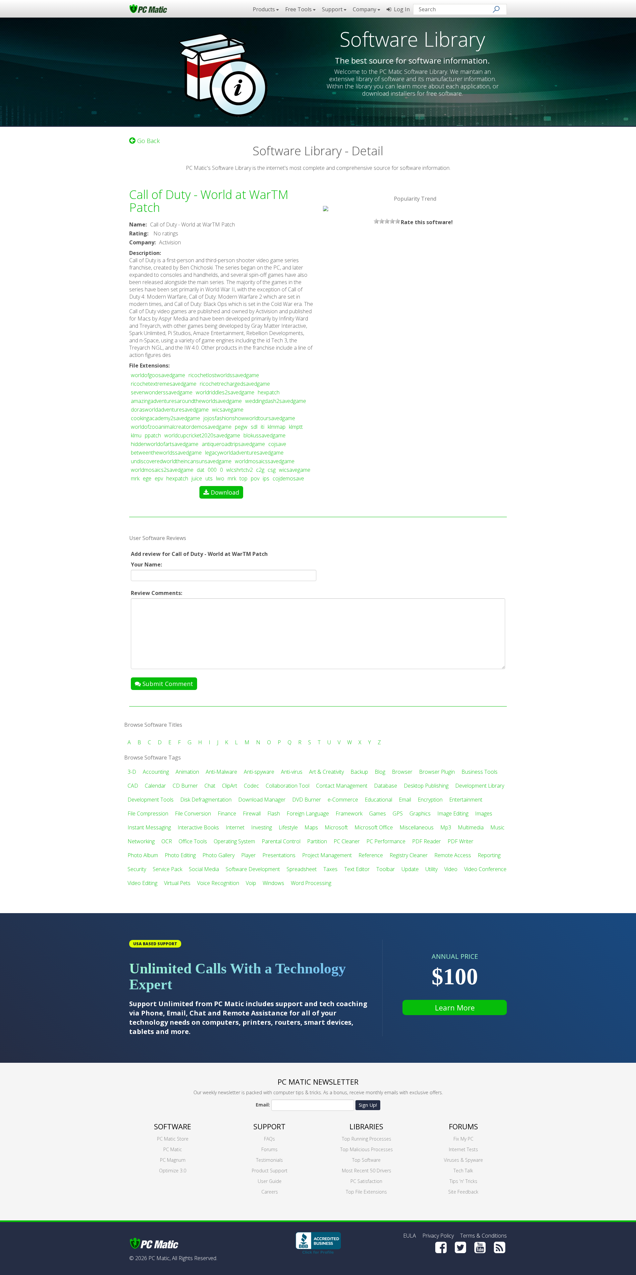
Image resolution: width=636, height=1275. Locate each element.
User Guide (270, 1181)
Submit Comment (167, 684)
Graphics (420, 813)
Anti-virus (291, 771)
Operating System (234, 841)
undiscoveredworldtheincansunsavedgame (181, 461)
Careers (269, 1192)
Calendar (155, 785)
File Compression (148, 813)
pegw (241, 426)
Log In (400, 9)
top (243, 478)
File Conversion (193, 813)
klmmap (277, 426)
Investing (261, 827)
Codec (251, 785)
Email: (263, 1105)
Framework (349, 813)
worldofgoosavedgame (158, 375)
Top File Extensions (366, 1192)
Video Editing (142, 883)
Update (410, 869)
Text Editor (357, 869)
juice (196, 478)
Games (377, 813)
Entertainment (465, 799)
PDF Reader (426, 841)
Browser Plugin (437, 771)
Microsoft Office (373, 827)
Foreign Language (308, 813)
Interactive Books (198, 827)
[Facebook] (441, 1247)
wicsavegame (227, 409)
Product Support (270, 1170)
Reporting (489, 855)
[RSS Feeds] (499, 1247)
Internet (235, 827)
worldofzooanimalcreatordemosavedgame (181, 426)
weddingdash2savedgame (275, 401)
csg (272, 469)
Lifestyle (288, 827)
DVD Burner (306, 799)
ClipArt (229, 785)
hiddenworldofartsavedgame (164, 444)
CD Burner (185, 785)
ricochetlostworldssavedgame (223, 375)
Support (269, 1126)
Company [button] (365, 9)
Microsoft (336, 827)
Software (172, 1126)
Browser (402, 771)
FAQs (269, 1139)
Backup (359, 771)
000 (212, 469)
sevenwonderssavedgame (161, 392)
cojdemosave (288, 478)
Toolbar (385, 869)
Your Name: (146, 564)
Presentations (278, 855)
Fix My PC (463, 1139)
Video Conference (485, 869)
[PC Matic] (148, 8)
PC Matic (172, 1149)
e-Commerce (343, 799)
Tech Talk (463, 1170)
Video (450, 869)
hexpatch (269, 392)
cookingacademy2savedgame (165, 418)
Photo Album (143, 855)
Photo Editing (180, 855)
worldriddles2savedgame (225, 392)
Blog (380, 771)
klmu (136, 435)
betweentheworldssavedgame (166, 452)
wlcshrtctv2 (239, 469)
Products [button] (264, 9)
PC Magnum (173, 1160)
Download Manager (262, 799)
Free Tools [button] (299, 9)
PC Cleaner (347, 841)
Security (137, 869)
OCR (166, 841)
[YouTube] (480, 1247)
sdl (254, 426)
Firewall (252, 813)
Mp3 (445, 827)
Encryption (430, 799)
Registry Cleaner (409, 855)
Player (248, 855)
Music (497, 827)
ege (147, 478)
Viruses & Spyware (463, 1160)
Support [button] (333, 9)
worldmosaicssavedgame (264, 461)
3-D (132, 771)
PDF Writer (460, 841)
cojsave (277, 444)
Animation (187, 771)
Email (405, 799)
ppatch (153, 435)
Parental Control (281, 841)
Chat (209, 785)
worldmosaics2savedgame (162, 469)
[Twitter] (460, 1247)
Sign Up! (368, 1105)
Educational (378, 799)
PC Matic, (159, 1258)
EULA (409, 1235)
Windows (273, 883)
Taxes (330, 869)
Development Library (479, 785)
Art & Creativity (326, 771)
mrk (135, 478)
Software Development (253, 869)
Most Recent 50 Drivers (366, 1170)
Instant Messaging (149, 827)
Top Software (366, 1160)
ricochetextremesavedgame (163, 383)
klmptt (296, 426)
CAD (133, 785)
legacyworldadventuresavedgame (244, 452)
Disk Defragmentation (206, 799)
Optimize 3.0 (172, 1170)
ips (266, 478)
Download (225, 492)
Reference (370, 855)
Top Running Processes (366, 1139)
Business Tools (479, 771)
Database (385, 785)
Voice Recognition (218, 883)
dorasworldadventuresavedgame (170, 409)
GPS (398, 813)
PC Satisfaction (366, 1181)
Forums (269, 1149)
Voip (251, 883)
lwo (220, 478)
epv (159, 478)
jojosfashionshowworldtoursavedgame (249, 418)
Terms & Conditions (483, 1235)
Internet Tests (463, 1149)
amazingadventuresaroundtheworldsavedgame (186, 401)
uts (209, 478)
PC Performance (385, 841)
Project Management (327, 855)
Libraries (366, 1126)
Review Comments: (156, 593)
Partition (317, 841)
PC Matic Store (172, 1139)
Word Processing (311, 883)
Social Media (204, 869)
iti (262, 426)
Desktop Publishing (426, 785)
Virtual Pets (177, 883)
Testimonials (269, 1160)
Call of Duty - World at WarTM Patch (208, 201)
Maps (311, 827)
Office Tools (193, 841)
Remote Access (452, 855)
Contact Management (341, 785)
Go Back (147, 141)
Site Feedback (463, 1192)
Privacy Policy (438, 1235)
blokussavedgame (264, 435)
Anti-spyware (259, 771)
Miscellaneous (416, 827)
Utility (431, 869)
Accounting (156, 771)
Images (483, 813)
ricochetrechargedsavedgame (235, 383)
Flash (273, 813)
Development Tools (151, 799)
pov (255, 478)
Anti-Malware (221, 771)
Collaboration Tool (287, 785)
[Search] (496, 9)
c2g (260, 469)
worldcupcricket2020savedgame (202, 435)
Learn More (455, 1007)
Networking (141, 841)
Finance (227, 813)
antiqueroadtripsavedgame (233, 444)
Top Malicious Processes (366, 1149)
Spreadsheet (302, 869)
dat (200, 469)
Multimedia (471, 827)
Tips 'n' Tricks (463, 1181)
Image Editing (452, 813)
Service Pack (167, 869)
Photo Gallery (218, 855)
